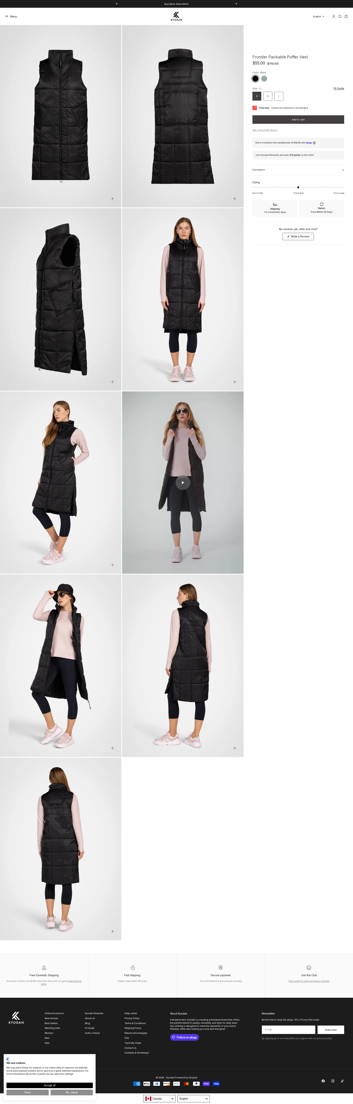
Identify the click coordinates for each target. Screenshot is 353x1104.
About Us (90, 1018)
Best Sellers (51, 1023)
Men (47, 1038)
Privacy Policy (132, 1018)
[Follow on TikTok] (342, 1081)
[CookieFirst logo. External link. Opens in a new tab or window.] (7, 1059)
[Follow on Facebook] (323, 1081)
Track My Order (132, 1043)
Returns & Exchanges (135, 1033)
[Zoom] (112, 198)
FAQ (126, 1038)
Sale (47, 1043)
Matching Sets (52, 1028)
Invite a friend (92, 1033)
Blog (87, 1023)
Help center (130, 1013)
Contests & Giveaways (136, 1052)
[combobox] (159, 1098)
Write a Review (302, 237)
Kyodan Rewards (94, 1013)
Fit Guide (339, 88)
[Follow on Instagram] (333, 1081)
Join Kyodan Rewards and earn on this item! (284, 155)
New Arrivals (51, 1018)
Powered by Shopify (186, 1077)
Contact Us (130, 1048)
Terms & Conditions (135, 1023)
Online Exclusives (54, 1013)
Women (49, 1033)
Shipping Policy (132, 1028)
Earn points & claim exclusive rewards (309, 981)
